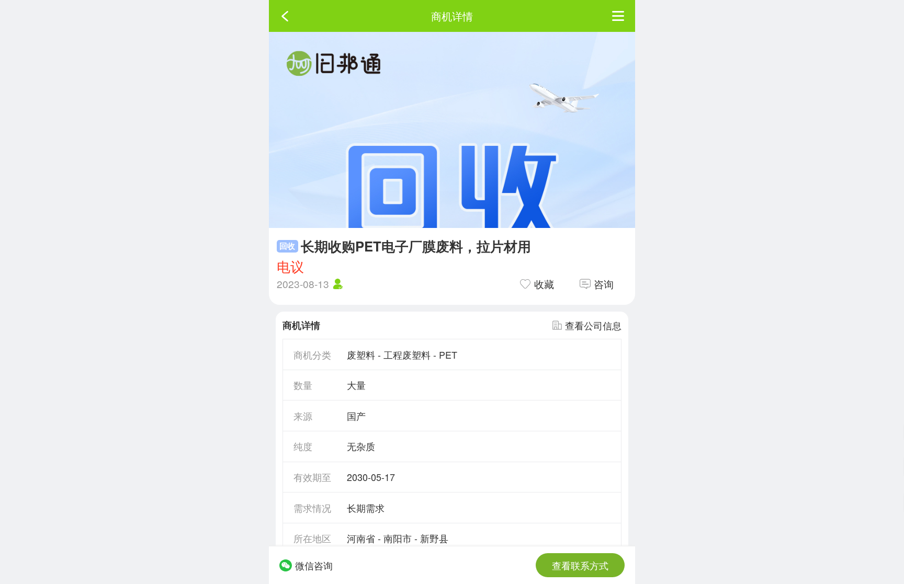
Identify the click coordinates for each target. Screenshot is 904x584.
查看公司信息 (593, 325)
